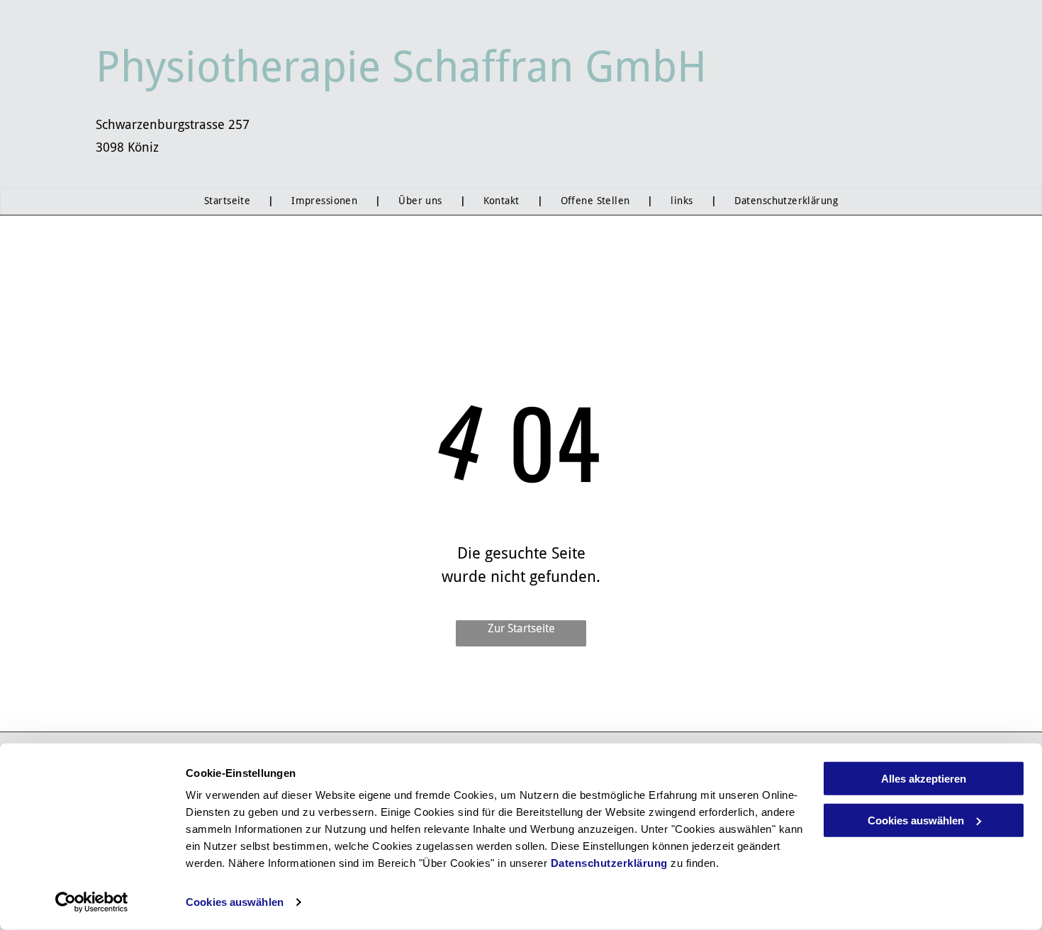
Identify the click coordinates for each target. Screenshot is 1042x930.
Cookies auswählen (235, 902)
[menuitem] (230, 201)
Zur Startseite (521, 628)
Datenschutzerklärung (609, 863)
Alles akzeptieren (923, 779)
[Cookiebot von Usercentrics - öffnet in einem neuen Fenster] (92, 902)
